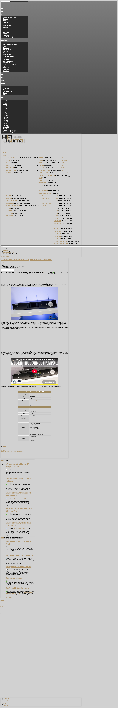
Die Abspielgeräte (17, 165)
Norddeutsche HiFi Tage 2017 (9, 130)
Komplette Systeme (18, 168)
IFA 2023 (5, 110)
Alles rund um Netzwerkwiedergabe (22, 203)
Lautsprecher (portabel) (8, 61)
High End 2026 (6, 128)
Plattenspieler (6, 35)
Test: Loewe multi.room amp (14, 578)
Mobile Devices (6, 71)
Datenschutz (6, 700)
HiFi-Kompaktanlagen (7, 25)
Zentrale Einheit (15, 160)
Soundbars (5, 27)
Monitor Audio (6, 88)
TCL (4, 94)
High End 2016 (6, 115)
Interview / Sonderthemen (8, 56)
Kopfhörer (5, 33)
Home (2, 8)
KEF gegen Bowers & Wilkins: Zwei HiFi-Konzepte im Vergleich (18, 465)
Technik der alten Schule (55, 170)
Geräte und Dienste (48, 157)
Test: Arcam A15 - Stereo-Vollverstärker (18, 588)
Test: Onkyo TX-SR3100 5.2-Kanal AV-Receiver (19, 555)
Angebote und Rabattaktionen (9, 17)
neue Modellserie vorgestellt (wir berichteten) (19, 593)
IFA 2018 (5, 105)
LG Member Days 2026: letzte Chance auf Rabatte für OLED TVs (18, 494)
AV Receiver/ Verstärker (8, 43)
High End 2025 (6, 127)
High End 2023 (6, 123)
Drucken (5, 262)
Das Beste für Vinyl (49, 168)
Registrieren (9, 256)
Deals (2, 11)
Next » (4, 446)
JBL (4, 89)
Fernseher (5, 30)
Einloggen (3, 256)
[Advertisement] (34, 339)
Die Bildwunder (13, 163)
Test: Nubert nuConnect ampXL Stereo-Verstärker (26, 259)
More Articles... (9, 597)
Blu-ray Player (6, 22)
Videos (2, 80)
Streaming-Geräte (7, 63)
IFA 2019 (5, 107)
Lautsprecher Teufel (7, 91)
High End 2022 (6, 122)
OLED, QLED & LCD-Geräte (16, 195)
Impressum (6, 698)
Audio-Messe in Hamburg (73, 241)
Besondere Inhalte (55, 193)
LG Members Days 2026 (20, 498)
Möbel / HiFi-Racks (7, 53)
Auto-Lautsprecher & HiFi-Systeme (10, 44)
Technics (5, 93)
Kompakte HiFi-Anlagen (53, 190)
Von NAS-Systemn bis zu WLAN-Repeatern (29, 206)
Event (2, 98)
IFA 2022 (5, 109)
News (2, 14)
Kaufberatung (6, 67)
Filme (2, 77)
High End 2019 (6, 120)
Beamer (4, 20)
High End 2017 (6, 117)
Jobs (4, 703)
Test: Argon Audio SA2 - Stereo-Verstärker (18, 566)
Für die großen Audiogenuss (52, 163)
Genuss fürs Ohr (48, 165)
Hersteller (3, 83)
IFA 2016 (5, 102)
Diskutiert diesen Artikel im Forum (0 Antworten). (12, 451)
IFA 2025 (5, 114)
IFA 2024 (5, 112)
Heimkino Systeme (7, 24)
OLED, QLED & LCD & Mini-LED (49, 160)
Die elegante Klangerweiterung (18, 173)
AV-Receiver (5, 19)
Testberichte (4, 40)
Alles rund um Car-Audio (61, 175)
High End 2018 (6, 119)
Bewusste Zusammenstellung (19, 211)
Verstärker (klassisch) (8, 37)
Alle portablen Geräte (18, 216)
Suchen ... (69, 176)
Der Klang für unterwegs (23, 201)
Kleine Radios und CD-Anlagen (23, 170)
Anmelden (3, 450)
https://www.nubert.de (33, 400)
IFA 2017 (5, 104)
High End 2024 (6, 125)
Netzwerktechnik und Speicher (9, 64)
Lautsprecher (6, 32)
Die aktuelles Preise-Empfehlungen (28, 157)
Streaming (5, 29)
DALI (4, 86)
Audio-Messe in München (66, 218)
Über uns (5, 705)
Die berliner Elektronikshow (64, 195)
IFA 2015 (5, 100)
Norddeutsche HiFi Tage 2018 (9, 132)
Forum (2, 74)
